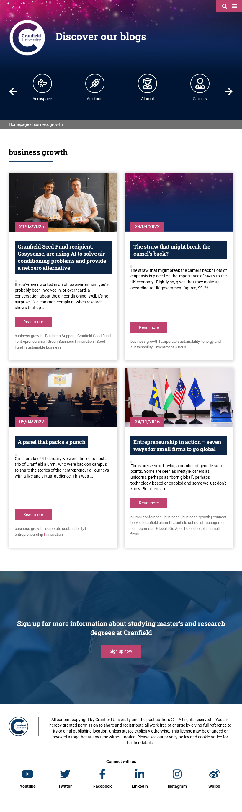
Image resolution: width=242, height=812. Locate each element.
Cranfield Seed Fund (94, 336)
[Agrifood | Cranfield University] (95, 83)
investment (164, 347)
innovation (85, 341)
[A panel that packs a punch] (63, 397)
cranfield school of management (200, 522)
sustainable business (43, 347)
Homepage (19, 124)
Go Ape (175, 528)
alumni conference (146, 517)
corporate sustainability (180, 341)
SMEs (181, 347)
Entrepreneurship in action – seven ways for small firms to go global (177, 445)
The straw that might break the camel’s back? (171, 250)
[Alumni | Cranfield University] (147, 83)
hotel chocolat (196, 528)
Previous (13, 91)
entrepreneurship (31, 341)
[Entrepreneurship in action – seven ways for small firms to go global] (179, 397)
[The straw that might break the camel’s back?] (179, 202)
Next (229, 91)
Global (161, 528)
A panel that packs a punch (51, 441)
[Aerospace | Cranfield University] (42, 83)
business (172, 517)
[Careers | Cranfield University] (200, 83)
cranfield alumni (156, 522)
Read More (33, 321)
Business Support (60, 336)
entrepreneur (142, 528)
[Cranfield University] (27, 21)
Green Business (61, 341)
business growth (28, 336)
